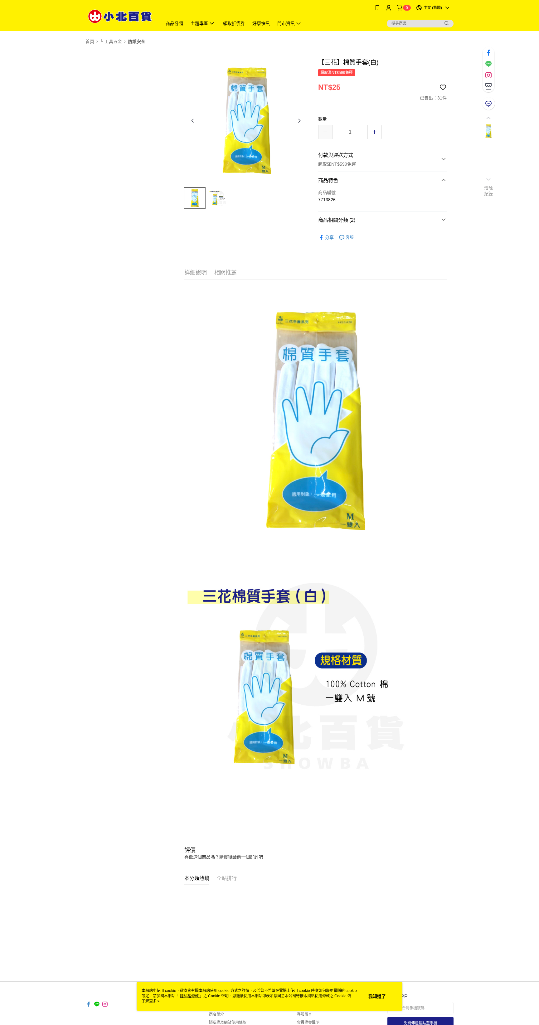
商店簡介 (216, 1014)
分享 (329, 237)
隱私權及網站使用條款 (227, 1022)
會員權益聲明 (308, 1022)
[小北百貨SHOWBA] (120, 16)
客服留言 (304, 1014)
